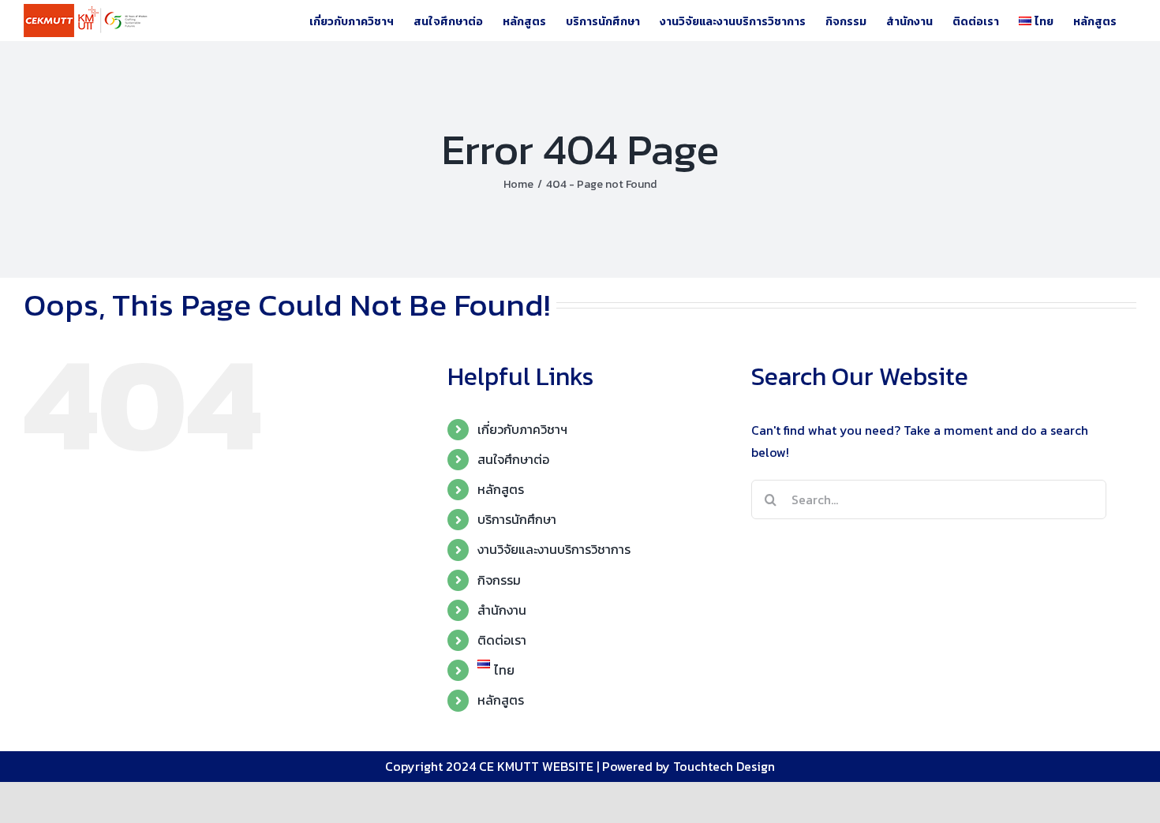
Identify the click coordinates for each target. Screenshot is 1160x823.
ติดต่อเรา (501, 639)
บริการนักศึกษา (516, 519)
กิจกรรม (499, 579)
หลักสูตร (500, 489)
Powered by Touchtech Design (688, 766)
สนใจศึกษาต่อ (513, 459)
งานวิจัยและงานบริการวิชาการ (554, 549)
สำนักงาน (501, 609)
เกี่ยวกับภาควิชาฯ (522, 429)
